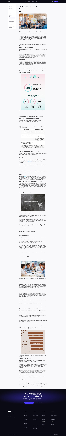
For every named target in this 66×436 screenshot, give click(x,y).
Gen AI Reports (26, 418)
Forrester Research (34, 212)
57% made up (30, 161)
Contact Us (43, 424)
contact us (25, 387)
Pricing (33, 1)
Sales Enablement (35, 419)
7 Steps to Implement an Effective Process (12, 24)
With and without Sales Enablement (11, 11)
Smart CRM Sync (26, 424)
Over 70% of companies (32, 67)
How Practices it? (11, 22)
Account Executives (35, 415)
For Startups (52, 424)
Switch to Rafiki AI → (53, 419)
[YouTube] (14, 417)
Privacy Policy (51, 434)
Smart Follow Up (26, 423)
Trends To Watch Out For (12, 26)
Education (10, 15)
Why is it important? (11, 9)
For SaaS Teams (53, 423)
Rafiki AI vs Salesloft (53, 418)
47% (25, 176)
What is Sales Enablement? (10, 6)
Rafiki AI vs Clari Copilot (54, 415)
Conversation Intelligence (36, 425)
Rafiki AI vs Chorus (53, 414)
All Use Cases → (35, 429)
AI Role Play (25, 415)
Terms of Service (56, 434)
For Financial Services (53, 425)
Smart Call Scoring (26, 420)
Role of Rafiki (10, 27)
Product (25, 1)
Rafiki (29, 381)
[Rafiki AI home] (9, 1)
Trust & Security (44, 425)
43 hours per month (32, 170)
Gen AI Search (26, 419)
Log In (52, 1)
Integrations (25, 427)
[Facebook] (12, 417)
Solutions (29, 1)
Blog (42, 414)
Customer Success (35, 418)
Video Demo (43, 418)
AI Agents (25, 414)
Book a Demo (38, 402)
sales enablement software (41, 381)
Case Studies (43, 415)
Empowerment (11, 16)
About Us (43, 423)
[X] (10, 417)
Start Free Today (28, 402)
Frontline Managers (35, 420)
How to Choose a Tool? (11, 21)
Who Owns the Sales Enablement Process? (11, 19)
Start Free (56, 1)
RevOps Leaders (35, 414)
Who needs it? (10, 8)
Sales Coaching (35, 428)
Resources (36, 1)
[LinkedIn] (8, 417)
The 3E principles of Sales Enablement (12, 13)
